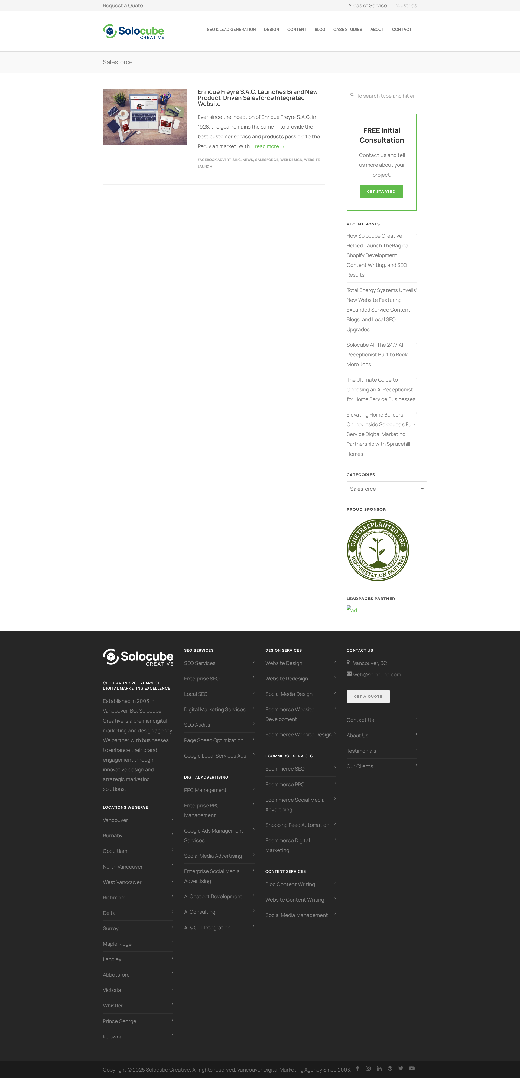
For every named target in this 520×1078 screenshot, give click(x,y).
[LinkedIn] (379, 1068)
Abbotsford (116, 974)
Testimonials (361, 750)
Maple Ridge (117, 943)
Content (297, 29)
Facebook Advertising (219, 159)
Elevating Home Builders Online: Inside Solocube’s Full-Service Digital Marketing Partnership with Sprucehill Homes (381, 434)
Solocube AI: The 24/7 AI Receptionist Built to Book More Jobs (377, 354)
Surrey (111, 928)
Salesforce (266, 159)
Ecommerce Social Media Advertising (295, 804)
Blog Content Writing (290, 884)
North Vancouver (123, 866)
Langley (112, 959)
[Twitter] (400, 1068)
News (248, 159)
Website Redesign (286, 678)
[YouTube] (411, 1068)
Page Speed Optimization (213, 740)
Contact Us (360, 719)
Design (271, 29)
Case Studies (347, 29)
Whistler (113, 1005)
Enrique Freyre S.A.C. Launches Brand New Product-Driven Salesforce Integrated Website (258, 98)
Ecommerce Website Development (289, 714)
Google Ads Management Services (213, 835)
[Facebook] (357, 1068)
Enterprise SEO (202, 678)
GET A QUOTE (368, 696)
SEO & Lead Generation (231, 29)
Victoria (112, 990)
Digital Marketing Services (215, 709)
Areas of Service (367, 5)
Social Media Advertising (213, 855)
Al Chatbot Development (213, 896)
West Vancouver (122, 882)
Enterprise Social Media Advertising (212, 876)
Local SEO (196, 693)
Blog (320, 29)
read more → (270, 146)
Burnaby (112, 835)
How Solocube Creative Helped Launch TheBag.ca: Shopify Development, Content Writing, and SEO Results (378, 255)
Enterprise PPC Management (202, 810)
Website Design (283, 663)
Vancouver (115, 820)
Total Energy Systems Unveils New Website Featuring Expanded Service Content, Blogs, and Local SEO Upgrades (381, 310)
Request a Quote (123, 5)
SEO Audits (197, 724)
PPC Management (205, 790)
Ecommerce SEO (285, 768)
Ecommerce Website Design (298, 734)
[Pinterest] (390, 1068)
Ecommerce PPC (285, 784)
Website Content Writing (294, 899)
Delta (109, 912)
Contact (402, 29)
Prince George (119, 1021)
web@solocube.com (377, 674)
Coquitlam (115, 850)
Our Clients (360, 766)
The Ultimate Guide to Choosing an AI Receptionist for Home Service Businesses (381, 389)
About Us (357, 735)
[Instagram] (368, 1068)
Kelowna (113, 1036)
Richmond (114, 897)
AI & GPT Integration (207, 927)
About (377, 29)
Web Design (291, 159)
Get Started (381, 191)
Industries (405, 5)
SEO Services (200, 663)
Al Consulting (199, 911)
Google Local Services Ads (215, 755)
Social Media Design (289, 693)
